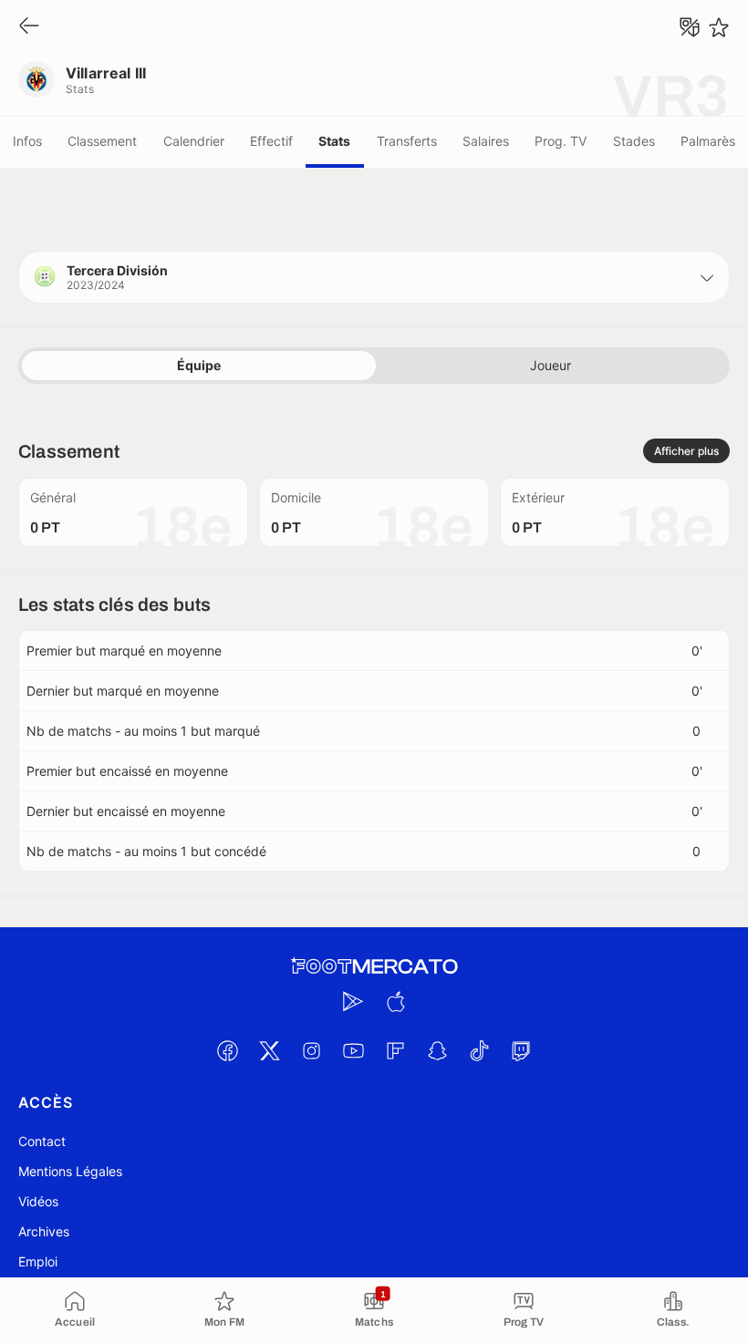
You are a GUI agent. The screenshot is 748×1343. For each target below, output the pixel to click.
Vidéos (38, 1201)
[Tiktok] (479, 1050)
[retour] (29, 27)
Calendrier (193, 141)
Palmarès (707, 141)
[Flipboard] (395, 1050)
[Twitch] (521, 1050)
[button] (374, 277)
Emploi (37, 1261)
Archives (43, 1231)
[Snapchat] (437, 1050)
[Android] (353, 1001)
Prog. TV (561, 141)
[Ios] (395, 1001)
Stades (634, 141)
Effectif (271, 141)
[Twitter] (269, 1050)
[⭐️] (719, 27)
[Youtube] (353, 1050)
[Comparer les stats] (690, 27)
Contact (42, 1141)
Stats (334, 141)
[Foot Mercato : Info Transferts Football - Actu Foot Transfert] (374, 966)
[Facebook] (227, 1050)
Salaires (485, 141)
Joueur (550, 365)
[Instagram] (311, 1050)
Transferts (407, 141)
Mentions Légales (70, 1171)
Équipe (199, 365)
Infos (27, 141)
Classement (102, 141)
